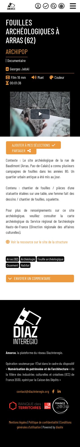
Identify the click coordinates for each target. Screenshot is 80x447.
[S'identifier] (38, 6)
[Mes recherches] (53, 6)
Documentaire (16, 60)
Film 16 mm (18, 77)
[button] (40, 278)
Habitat (25, 265)
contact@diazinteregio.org (33, 391)
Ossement (12, 265)
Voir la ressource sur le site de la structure (39, 241)
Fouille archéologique (50, 259)
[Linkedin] (60, 391)
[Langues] (61, 6)
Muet (41, 77)
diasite (59, 427)
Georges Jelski (19, 68)
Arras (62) (12, 259)
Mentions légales (18, 422)
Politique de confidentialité (43, 422)
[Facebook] (53, 391)
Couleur (59, 77)
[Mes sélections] (46, 6)
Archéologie (28, 259)
